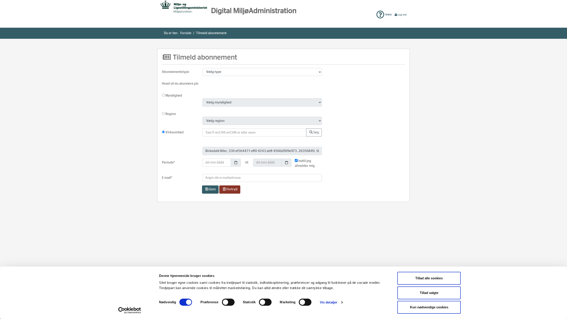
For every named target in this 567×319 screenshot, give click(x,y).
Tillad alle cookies (429, 278)
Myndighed (173, 95)
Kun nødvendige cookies (429, 307)
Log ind (402, 14)
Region (170, 114)
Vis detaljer (328, 302)
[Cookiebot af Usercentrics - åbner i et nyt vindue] (129, 310)
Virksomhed (174, 132)
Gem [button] (212, 189)
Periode (168, 162)
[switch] (228, 302)
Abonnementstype (175, 72)
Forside (185, 33)
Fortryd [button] (231, 189)
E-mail (167, 177)
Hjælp (388, 14)
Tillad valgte (429, 293)
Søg (316, 132)
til (246, 162)
